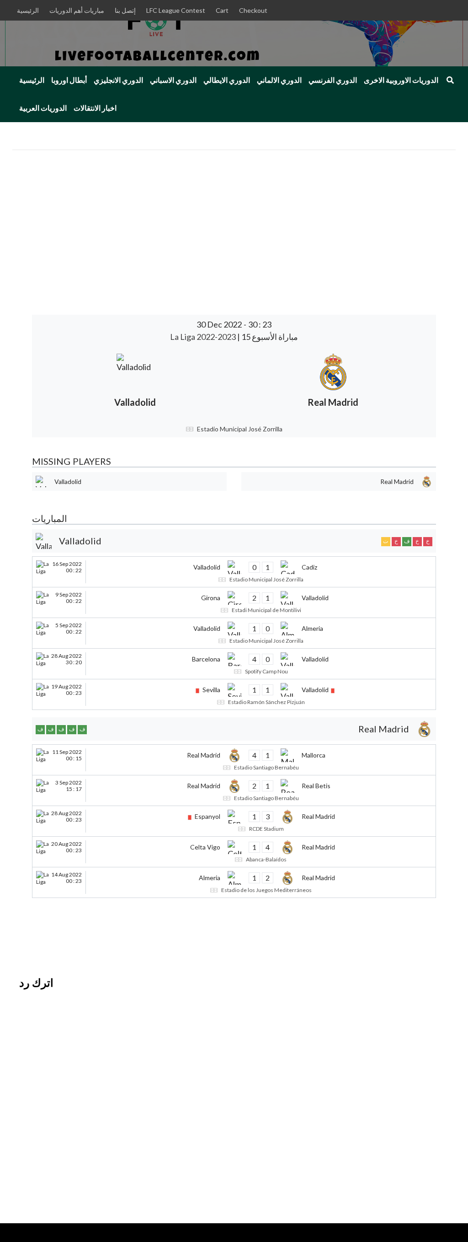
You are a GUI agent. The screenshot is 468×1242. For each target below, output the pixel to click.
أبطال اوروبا (69, 80)
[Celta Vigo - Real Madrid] (234, 852)
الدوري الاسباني (173, 80)
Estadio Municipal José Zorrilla (239, 429)
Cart (222, 10)
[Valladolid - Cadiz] (234, 572)
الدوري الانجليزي (118, 80)
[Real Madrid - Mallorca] (234, 760)
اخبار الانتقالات (95, 108)
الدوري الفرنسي (332, 80)
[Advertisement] (234, 219)
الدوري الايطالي (226, 80)
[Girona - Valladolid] (234, 602)
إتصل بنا (125, 10)
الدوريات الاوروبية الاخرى (401, 80)
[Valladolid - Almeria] (234, 633)
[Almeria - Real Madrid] (234, 882)
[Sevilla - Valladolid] (234, 694)
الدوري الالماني (279, 80)
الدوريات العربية (43, 108)
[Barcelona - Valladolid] (234, 664)
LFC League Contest (175, 10)
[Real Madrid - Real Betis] (234, 790)
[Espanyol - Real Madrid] (234, 821)
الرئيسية (28, 10)
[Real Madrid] (333, 384)
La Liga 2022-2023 (203, 337)
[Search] (450, 80)
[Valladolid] (135, 384)
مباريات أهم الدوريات (76, 10)
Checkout (253, 10)
